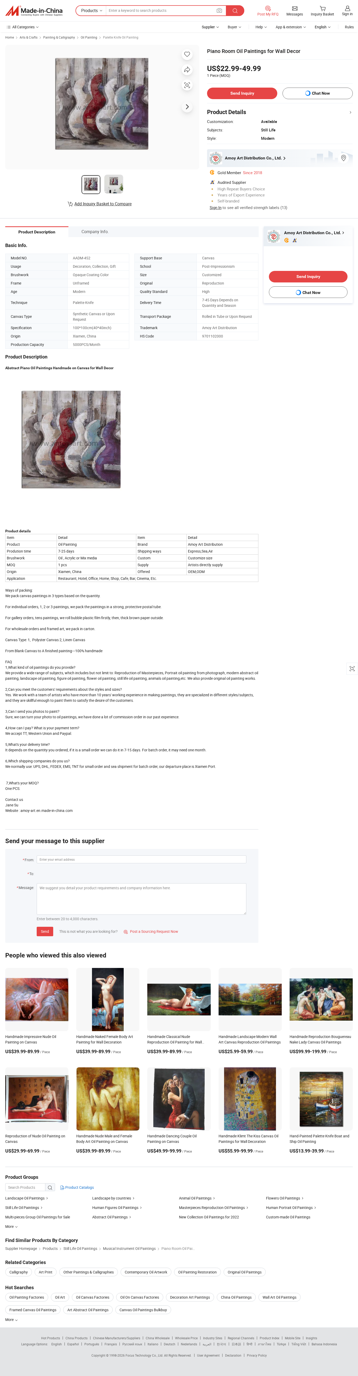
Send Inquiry (242, 93)
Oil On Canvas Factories (139, 1297)
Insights (311, 1338)
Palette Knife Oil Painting (120, 37)
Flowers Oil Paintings (283, 1198)
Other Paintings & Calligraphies (88, 1272)
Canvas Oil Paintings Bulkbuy (143, 1309)
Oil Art (60, 1297)
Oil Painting (89, 37)
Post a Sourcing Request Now (151, 931)
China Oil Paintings (236, 1297)
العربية (207, 1344)
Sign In (215, 207)
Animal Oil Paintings (195, 1198)
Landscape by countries (111, 1198)
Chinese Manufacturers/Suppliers (116, 1338)
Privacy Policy (257, 1355)
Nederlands (189, 1344)
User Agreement (208, 1355)
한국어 (221, 1344)
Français (111, 1344)
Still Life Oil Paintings (22, 1207)
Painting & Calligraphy (59, 37)
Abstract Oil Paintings (110, 1216)
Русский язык (132, 1344)
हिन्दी (249, 1344)
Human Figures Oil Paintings (115, 1207)
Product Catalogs (79, 1187)
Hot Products (50, 1338)
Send (45, 931)
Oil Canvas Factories (92, 1297)
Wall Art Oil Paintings (279, 1297)
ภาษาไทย (264, 1344)
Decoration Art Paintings (190, 1297)
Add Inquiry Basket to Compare (103, 204)
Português (91, 1344)
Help (259, 26)
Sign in (347, 13)
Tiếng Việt (298, 1344)
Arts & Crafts (28, 37)
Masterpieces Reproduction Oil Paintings (212, 1207)
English (56, 1344)
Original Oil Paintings (245, 1272)
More (9, 1319)
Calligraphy (18, 1272)
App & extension (289, 26)
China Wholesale (158, 1338)
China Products (77, 1338)
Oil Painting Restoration (197, 1272)
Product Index (269, 1338)
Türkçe (281, 1344)
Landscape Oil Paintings (25, 1198)
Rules (349, 26)
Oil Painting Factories (26, 1297)
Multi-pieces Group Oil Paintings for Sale (37, 1216)
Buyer (232, 26)
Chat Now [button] (321, 93)
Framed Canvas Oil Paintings (32, 1309)
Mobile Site (292, 1338)
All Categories (23, 26)
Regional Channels (241, 1338)
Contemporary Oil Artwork (146, 1272)
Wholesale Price (186, 1338)
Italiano (153, 1344)
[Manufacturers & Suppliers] (33, 10)
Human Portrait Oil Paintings (289, 1207)
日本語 (236, 1344)
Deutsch (169, 1344)
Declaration (233, 1355)
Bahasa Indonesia (324, 1344)
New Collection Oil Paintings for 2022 (209, 1216)
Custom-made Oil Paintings (288, 1216)
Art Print (45, 1272)
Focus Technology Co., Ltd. (145, 1355)
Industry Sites (212, 1338)
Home (9, 37)
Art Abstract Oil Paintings (88, 1309)
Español (73, 1344)
